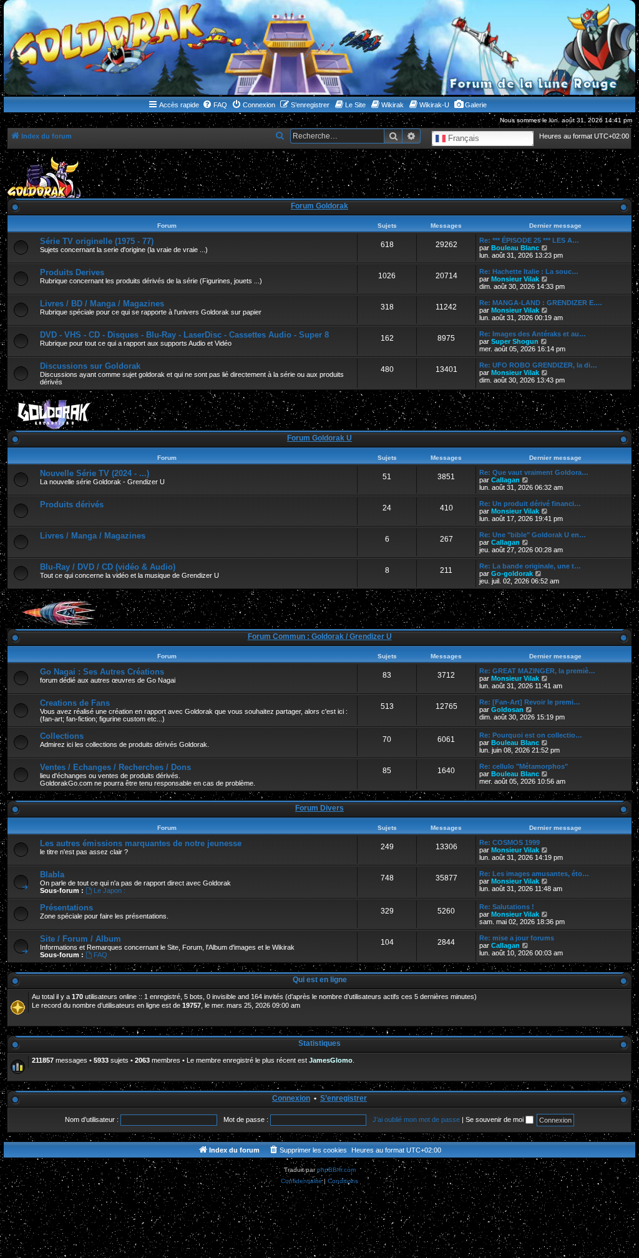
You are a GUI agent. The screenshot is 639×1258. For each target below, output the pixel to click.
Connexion (291, 1098)
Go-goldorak (512, 573)
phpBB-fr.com (336, 1169)
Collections (62, 736)
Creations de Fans (75, 703)
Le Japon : (109, 890)
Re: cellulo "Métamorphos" (523, 766)
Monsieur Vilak (515, 279)
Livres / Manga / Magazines (92, 535)
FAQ (100, 954)
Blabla (52, 874)
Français (462, 137)
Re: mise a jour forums (516, 938)
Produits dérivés (72, 504)
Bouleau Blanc (515, 247)
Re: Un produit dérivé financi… (530, 503)
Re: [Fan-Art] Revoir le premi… (529, 702)
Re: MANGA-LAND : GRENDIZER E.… (540, 302)
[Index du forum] (319, 47)
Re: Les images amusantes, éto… (534, 873)
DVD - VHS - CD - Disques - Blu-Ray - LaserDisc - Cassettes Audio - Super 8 (184, 334)
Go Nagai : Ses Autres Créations (102, 671)
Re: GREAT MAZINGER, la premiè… (537, 671)
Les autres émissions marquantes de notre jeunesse (140, 843)
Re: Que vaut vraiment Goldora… (533, 472)
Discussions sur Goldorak (90, 366)
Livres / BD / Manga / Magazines (102, 303)
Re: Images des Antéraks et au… (532, 334)
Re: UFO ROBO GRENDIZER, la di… (538, 365)
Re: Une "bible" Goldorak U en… (532, 535)
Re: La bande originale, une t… (530, 566)
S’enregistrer (343, 1098)
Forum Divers (319, 808)
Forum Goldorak (319, 206)
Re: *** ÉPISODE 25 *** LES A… (529, 240)
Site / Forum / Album (80, 939)
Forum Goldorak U (319, 438)
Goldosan (507, 709)
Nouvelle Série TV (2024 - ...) (94, 473)
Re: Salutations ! (506, 906)
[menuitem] (214, 104)
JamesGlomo (331, 1060)
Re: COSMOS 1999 (509, 842)
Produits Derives (72, 272)
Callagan (505, 480)
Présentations (66, 907)
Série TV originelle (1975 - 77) (97, 241)
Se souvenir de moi (495, 1119)
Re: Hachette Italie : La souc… (528, 271)
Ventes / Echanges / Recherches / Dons (115, 767)
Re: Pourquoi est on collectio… (530, 735)
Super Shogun (515, 341)
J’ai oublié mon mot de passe (416, 1119)
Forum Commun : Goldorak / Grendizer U (320, 636)
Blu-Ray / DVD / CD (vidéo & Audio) (107, 567)
